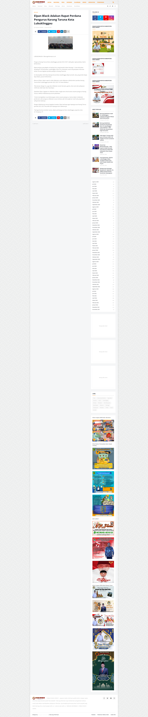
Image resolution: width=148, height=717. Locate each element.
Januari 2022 (103, 305)
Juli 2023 (103, 264)
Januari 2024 (103, 250)
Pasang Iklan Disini (103, 326)
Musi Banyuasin (107, 402)
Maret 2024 (103, 245)
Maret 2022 (103, 300)
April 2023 (103, 270)
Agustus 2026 (103, 181)
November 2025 (103, 200)
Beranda (36, 12)
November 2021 (103, 309)
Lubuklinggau (105, 400)
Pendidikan (77, 6)
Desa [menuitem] (63, 2)
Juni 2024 (103, 238)
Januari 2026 (103, 197)
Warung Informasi (54, 714)
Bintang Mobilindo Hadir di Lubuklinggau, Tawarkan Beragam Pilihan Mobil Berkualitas (107, 116)
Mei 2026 (103, 188)
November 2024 (103, 227)
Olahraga (57, 6)
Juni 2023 (103, 266)
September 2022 (103, 286)
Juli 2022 (103, 291)
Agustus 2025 (103, 207)
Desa (45, 6)
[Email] (65, 31)
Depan (34, 6)
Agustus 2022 (103, 289)
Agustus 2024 (103, 234)
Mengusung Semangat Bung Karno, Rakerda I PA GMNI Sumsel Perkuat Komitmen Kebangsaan (106, 171)
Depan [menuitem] (49, 2)
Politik (107, 407)
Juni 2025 (103, 211)
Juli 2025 (103, 209)
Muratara (100, 402)
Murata (94, 402)
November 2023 (103, 254)
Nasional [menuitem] (56, 2)
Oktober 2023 (103, 257)
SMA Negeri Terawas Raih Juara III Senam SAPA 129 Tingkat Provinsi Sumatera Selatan (107, 138)
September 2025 (103, 204)
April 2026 (103, 191)
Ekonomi (51, 6)
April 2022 (103, 298)
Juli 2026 (103, 184)
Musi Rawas (95, 405)
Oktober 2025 (103, 202)
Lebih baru (35, 123)
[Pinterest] (58, 31)
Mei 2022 (103, 295)
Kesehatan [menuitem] (91, 2)
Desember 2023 (103, 252)
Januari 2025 (103, 223)
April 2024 (103, 243)
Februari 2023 (103, 275)
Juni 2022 (103, 293)
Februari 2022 (103, 302)
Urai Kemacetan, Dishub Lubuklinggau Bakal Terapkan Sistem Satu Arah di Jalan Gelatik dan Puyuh (106, 160)
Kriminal (95, 400)
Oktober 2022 (103, 284)
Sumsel (94, 410)
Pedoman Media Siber (103, 714)
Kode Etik (113, 714)
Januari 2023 (103, 277)
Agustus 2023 (103, 261)
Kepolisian (110, 398)
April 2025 (103, 216)
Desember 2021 (103, 307)
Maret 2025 (103, 218)
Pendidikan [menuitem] (100, 2)
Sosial (111, 407)
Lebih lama (85, 123)
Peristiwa (102, 407)
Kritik (100, 400)
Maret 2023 (103, 273)
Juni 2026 (103, 186)
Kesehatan (69, 6)
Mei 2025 (103, 213)
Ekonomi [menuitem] (69, 2)
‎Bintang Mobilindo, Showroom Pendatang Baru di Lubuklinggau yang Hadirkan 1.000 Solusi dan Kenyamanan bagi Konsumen (106, 126)
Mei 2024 (103, 241)
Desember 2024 (103, 225)
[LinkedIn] (61, 31)
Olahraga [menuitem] (77, 2)
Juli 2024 (103, 236)
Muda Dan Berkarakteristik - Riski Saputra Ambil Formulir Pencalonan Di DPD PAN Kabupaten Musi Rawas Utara (106, 148)
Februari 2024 (103, 248)
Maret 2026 (103, 193)
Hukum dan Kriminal (101, 398)
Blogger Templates (43, 714)
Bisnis (63, 6)
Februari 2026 (103, 195)
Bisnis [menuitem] (84, 2)
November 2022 (103, 282)
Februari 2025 (103, 220)
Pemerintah (95, 407)
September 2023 (103, 259)
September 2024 (103, 232)
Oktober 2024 (103, 229)
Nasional (40, 6)
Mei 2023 (103, 268)
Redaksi (93, 714)
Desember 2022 (103, 280)
